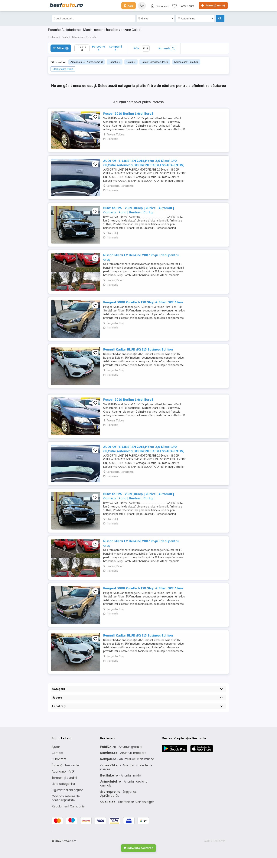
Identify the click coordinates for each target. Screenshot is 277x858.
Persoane (98, 48)
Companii (115, 48)
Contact (57, 753)
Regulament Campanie (68, 806)
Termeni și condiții (64, 778)
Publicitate (59, 759)
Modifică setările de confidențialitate (66, 798)
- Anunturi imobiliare (123, 753)
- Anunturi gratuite (121, 747)
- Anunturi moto (120, 775)
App (130, 5)
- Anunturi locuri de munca (127, 759)
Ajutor (56, 747)
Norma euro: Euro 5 (185, 62)
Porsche (113, 62)
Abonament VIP (63, 771)
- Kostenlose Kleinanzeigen (127, 802)
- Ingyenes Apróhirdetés (118, 793)
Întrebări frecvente (65, 765)
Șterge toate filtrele (63, 69)
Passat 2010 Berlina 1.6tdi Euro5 (128, 113)
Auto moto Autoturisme (85, 62)
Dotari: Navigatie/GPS (154, 62)
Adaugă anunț (215, 5)
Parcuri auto (187, 5)
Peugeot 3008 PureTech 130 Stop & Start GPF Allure (143, 302)
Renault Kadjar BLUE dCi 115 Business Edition (138, 349)
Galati (129, 62)
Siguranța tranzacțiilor (67, 790)
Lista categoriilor (63, 784)
